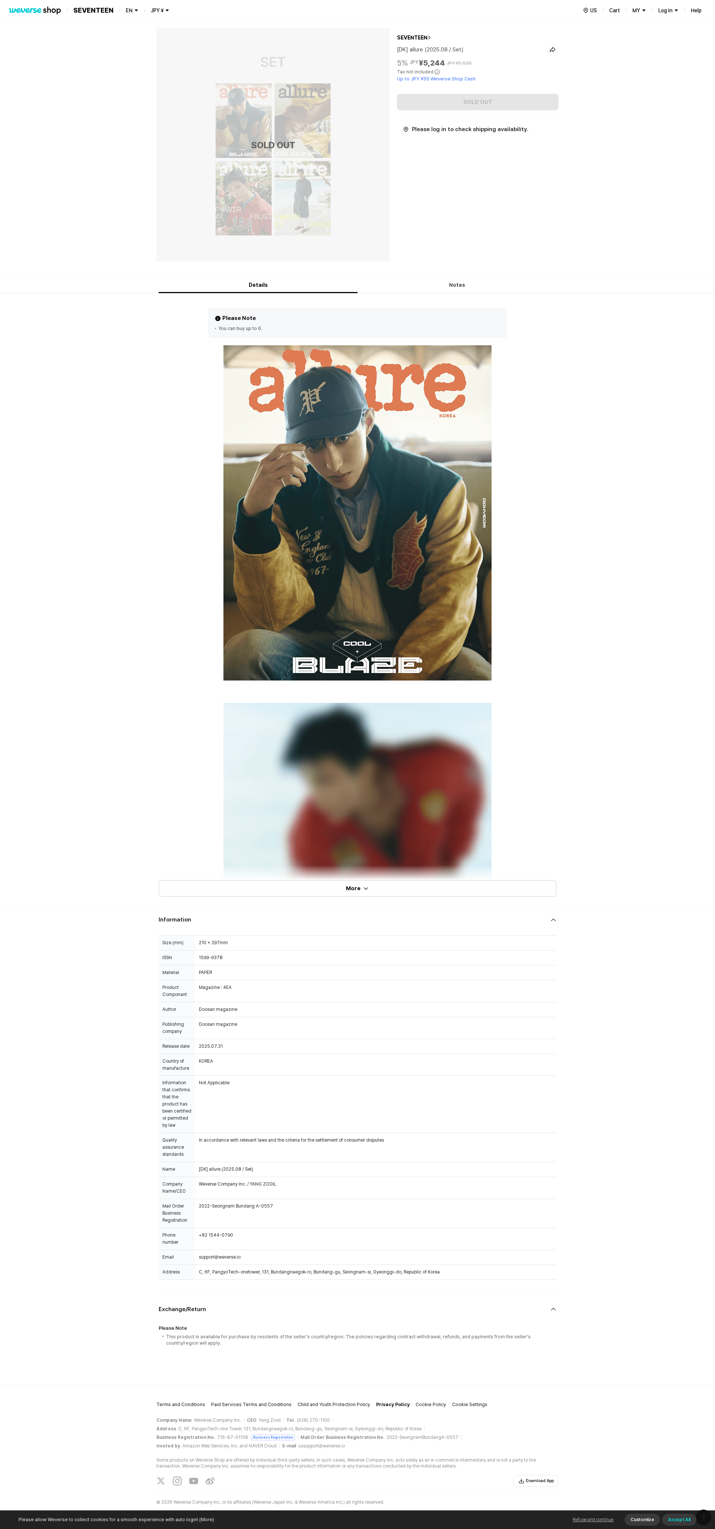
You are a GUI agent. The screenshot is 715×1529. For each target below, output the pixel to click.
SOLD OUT (478, 102)
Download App (540, 1480)
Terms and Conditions (180, 1404)
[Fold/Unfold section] (357, 919)
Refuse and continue (593, 1519)
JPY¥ (157, 10)
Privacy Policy (393, 1404)
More (353, 888)
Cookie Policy (431, 1404)
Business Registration (273, 1437)
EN (129, 10)
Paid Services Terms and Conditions (251, 1404)
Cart (614, 10)
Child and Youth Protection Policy (334, 1404)
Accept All (679, 1519)
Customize (642, 1519)
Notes (457, 285)
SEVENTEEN (412, 38)
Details (258, 285)
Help (696, 10)
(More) (206, 1519)
